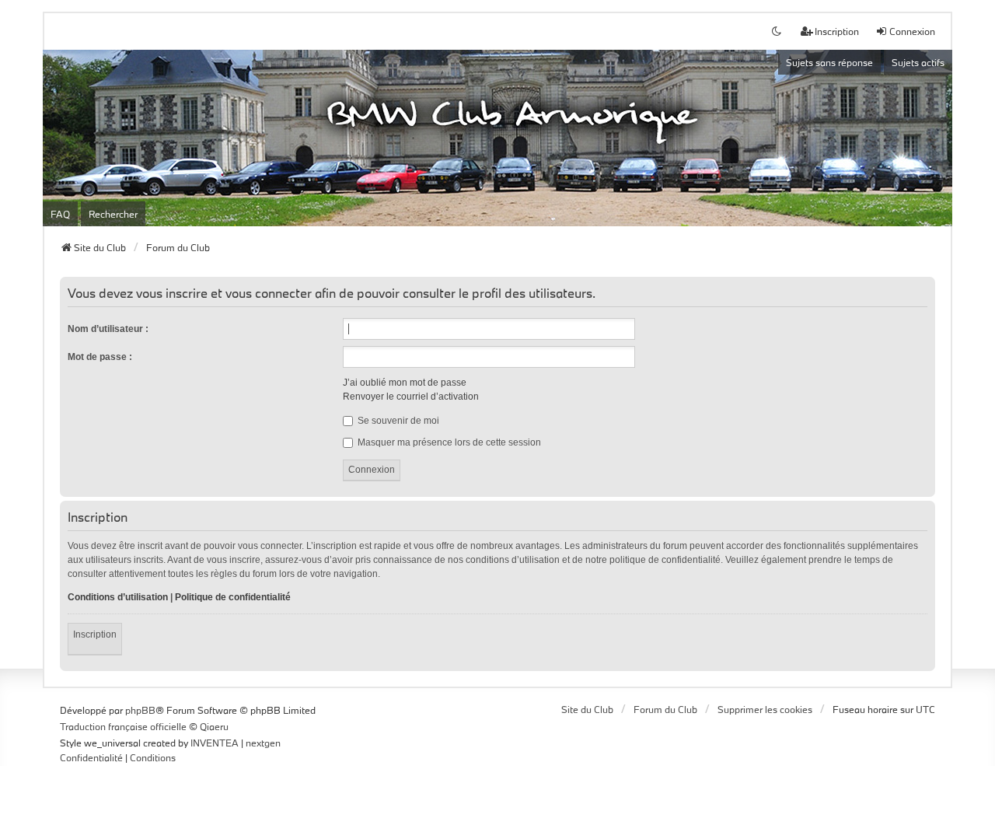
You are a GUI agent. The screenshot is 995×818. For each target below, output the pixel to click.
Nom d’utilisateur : (108, 328)
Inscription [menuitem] (837, 31)
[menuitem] (91, 758)
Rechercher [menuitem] (113, 214)
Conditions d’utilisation (118, 597)
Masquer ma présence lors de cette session (448, 442)
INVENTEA (214, 742)
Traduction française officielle (123, 726)
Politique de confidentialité (233, 597)
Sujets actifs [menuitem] (918, 62)
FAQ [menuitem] (60, 214)
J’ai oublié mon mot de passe (404, 382)
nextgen (263, 742)
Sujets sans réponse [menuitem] (829, 62)
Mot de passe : (100, 356)
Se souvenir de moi (397, 420)
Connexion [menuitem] (912, 31)
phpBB (140, 710)
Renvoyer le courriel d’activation (411, 396)
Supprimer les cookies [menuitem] (764, 709)
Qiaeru (214, 726)
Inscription (95, 634)
